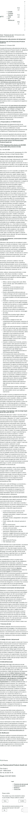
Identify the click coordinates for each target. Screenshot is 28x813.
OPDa (23, 82)
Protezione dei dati (9, 35)
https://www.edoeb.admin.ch (16, 730)
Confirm (22, 801)
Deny (5, 801)
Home (1, 35)
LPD (19, 80)
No (4, 810)
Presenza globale (24, 16)
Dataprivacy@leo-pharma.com (12, 145)
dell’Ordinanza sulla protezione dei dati (11, 82)
